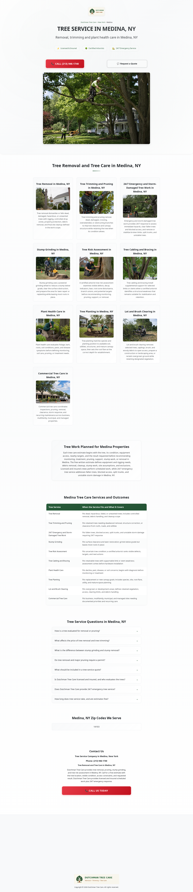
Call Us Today (96, 790)
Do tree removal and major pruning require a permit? (80, 660)
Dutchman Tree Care (88, 22)
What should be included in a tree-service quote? (78, 669)
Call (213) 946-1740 (65, 63)
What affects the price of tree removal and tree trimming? (82, 640)
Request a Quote (127, 63)
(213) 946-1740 (100, 760)
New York (101, 22)
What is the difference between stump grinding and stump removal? (87, 650)
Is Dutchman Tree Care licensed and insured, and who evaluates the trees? (90, 679)
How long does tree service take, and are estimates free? (81, 699)
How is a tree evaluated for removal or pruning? (77, 630)
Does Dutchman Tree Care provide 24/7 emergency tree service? (85, 689)
